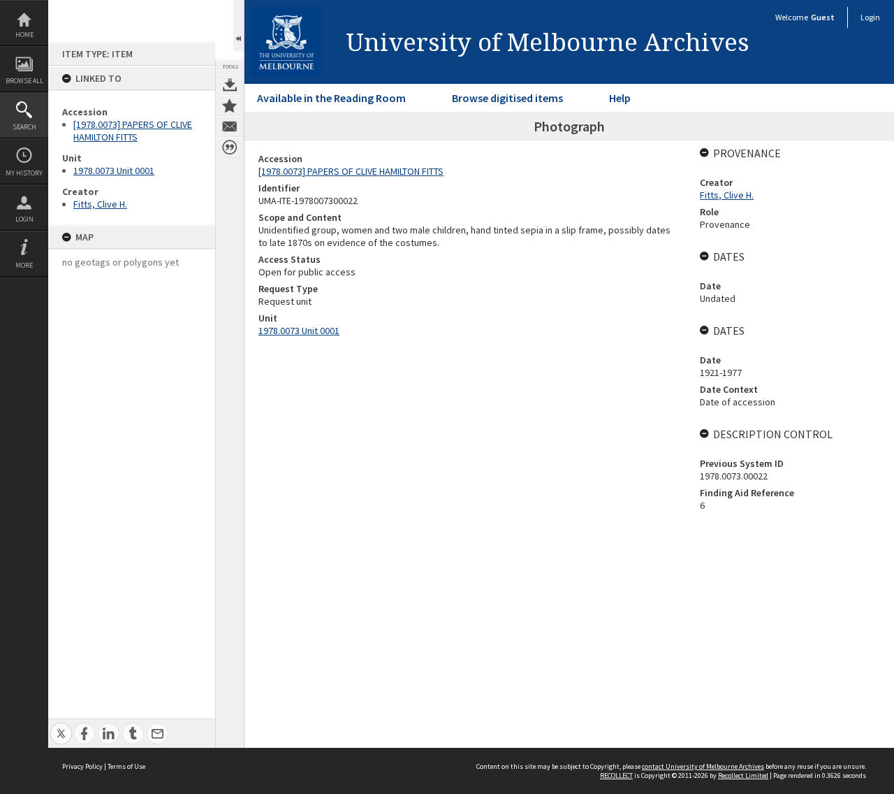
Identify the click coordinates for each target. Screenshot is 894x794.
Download (230, 84)
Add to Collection (230, 105)
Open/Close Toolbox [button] (238, 25)
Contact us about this (230, 126)
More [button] (24, 265)
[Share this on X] (61, 725)
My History (24, 173)
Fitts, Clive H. (100, 204)
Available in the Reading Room (331, 98)
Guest (823, 17)
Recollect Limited (743, 775)
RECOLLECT (616, 775)
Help (620, 98)
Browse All (24, 80)
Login (24, 219)
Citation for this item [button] (230, 147)
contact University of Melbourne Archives (703, 766)
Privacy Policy (82, 766)
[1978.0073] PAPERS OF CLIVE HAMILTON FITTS (132, 130)
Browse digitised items (507, 98)
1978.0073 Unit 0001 (113, 170)
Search (24, 126)
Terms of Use (126, 766)
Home (24, 34)
